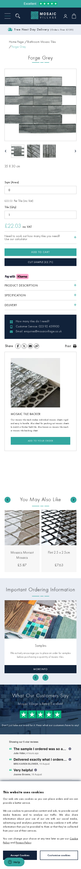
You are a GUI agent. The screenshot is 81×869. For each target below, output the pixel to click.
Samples (40, 645)
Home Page (16, 42)
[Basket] (73, 16)
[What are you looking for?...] (19, 16)
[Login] (65, 16)
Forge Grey (19, 47)
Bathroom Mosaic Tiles (41, 42)
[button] (17, 151)
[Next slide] (73, 500)
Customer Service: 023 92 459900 (38, 326)
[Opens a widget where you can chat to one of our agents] (14, 862)
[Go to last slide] (8, 500)
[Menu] (8, 16)
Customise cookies (58, 855)
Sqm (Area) (12, 182)
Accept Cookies (20, 855)
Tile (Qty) (10, 207)
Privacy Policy (23, 842)
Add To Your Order (40, 440)
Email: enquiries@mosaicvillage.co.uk (39, 331)
